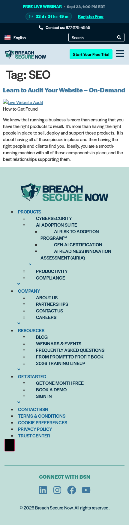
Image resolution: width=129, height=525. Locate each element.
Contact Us (49, 310)
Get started (32, 376)
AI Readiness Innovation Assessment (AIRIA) (75, 254)
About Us (47, 297)
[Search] (119, 37)
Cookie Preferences (42, 422)
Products (29, 211)
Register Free (91, 16)
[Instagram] (57, 490)
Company (29, 291)
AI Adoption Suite (56, 225)
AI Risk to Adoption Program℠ (69, 234)
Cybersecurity (54, 218)
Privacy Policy (35, 429)
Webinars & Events (58, 343)
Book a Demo (51, 389)
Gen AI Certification (78, 244)
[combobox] (94, 37)
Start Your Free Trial (91, 54)
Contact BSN (33, 409)
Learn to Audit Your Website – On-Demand (64, 90)
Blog (42, 337)
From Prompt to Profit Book (70, 356)
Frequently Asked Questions (70, 350)
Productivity (52, 271)
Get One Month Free (60, 383)
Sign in (44, 396)
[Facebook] (71, 490)
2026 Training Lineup (60, 363)
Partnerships (52, 304)
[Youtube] (86, 490)
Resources (31, 330)
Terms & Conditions (41, 416)
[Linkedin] (43, 490)
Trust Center (34, 435)
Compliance (50, 277)
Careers (46, 317)
